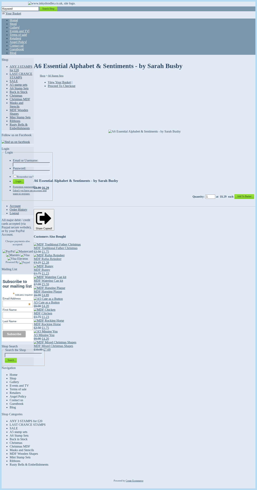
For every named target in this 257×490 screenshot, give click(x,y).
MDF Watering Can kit (48, 280)
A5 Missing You (44, 335)
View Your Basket (59, 82)
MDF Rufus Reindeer (47, 259)
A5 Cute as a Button (47, 302)
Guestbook (16, 403)
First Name (10, 309)
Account (15, 206)
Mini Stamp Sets (20, 117)
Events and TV (19, 385)
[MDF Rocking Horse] (49, 320)
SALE (14, 81)
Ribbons (15, 121)
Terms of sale (18, 389)
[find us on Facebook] (16, 142)
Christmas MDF (20, 99)
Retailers (15, 393)
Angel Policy (18, 396)
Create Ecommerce (134, 480)
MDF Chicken (43, 313)
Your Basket (13, 13)
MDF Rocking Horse (47, 324)
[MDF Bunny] (43, 266)
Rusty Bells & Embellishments (20, 126)
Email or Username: (25, 160)
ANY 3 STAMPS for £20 (26, 421)
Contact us (16, 400)
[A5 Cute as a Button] (48, 298)
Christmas (16, 95)
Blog (13, 407)
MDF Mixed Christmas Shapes (53, 346)
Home (13, 374)
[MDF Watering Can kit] (50, 277)
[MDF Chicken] (44, 309)
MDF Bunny (42, 269)
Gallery (14, 382)
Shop (42, 75)
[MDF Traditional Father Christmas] (57, 244)
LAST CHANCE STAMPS (21, 75)
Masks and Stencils (16, 104)
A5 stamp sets (18, 84)
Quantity (198, 196)
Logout (14, 213)
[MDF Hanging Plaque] (49, 288)
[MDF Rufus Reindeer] (49, 255)
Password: (19, 168)
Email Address (17, 298)
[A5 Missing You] (46, 331)
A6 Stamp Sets (19, 88)
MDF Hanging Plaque (48, 291)
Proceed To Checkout (61, 86)
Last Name (9, 321)
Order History (18, 209)
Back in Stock (19, 92)
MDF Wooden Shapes (24, 453)
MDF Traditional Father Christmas (56, 248)
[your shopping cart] (3, 13)
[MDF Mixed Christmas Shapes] (55, 342)
